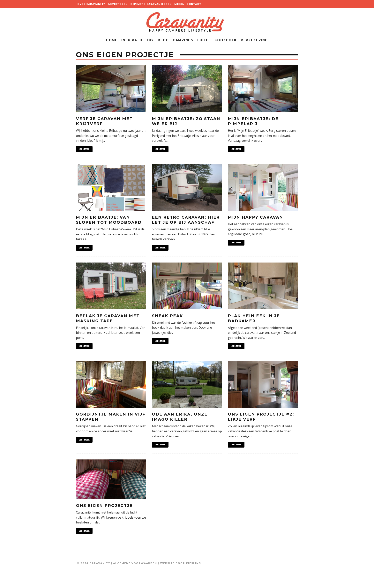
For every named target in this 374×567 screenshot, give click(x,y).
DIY (150, 40)
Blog (163, 40)
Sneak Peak (167, 315)
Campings (183, 40)
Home (112, 40)
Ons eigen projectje (104, 505)
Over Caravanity (91, 4)
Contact (194, 4)
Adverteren (118, 4)
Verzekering (254, 40)
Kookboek (226, 40)
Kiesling (193, 563)
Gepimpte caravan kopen (151, 4)
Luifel (204, 40)
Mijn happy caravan (255, 217)
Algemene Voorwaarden (135, 563)
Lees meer (84, 149)
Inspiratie (132, 40)
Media (179, 4)
